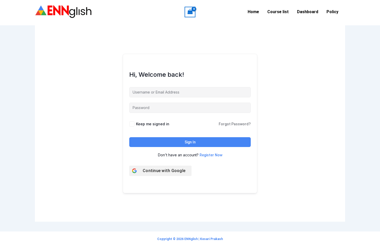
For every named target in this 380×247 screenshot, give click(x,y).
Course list (278, 11)
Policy (332, 11)
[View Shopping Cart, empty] (190, 12)
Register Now (211, 155)
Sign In (190, 142)
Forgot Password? (235, 124)
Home (253, 11)
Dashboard (307, 11)
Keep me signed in (152, 124)
